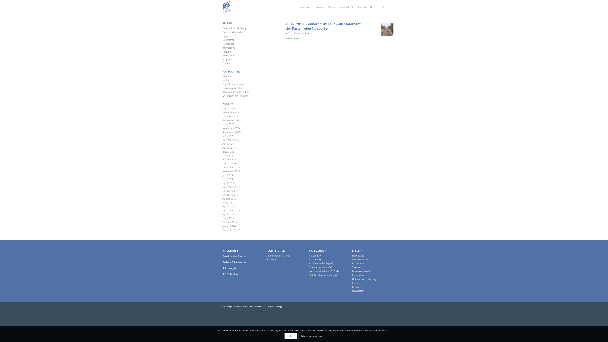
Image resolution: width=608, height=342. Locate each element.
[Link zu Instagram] (383, 7)
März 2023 (228, 136)
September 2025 (231, 120)
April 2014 (228, 214)
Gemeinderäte (230, 36)
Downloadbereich (232, 32)
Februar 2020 (229, 159)
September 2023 (231, 132)
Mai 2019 (227, 179)
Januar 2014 (229, 226)
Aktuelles (227, 76)
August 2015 (229, 198)
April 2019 (228, 183)
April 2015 (228, 206)
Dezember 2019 (231, 167)
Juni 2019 (227, 175)
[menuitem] (304, 7)
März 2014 (228, 218)
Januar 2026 (229, 108)
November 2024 (231, 128)
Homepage (228, 43)
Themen (226, 63)
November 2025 (231, 112)
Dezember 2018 (231, 186)
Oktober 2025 (230, 116)
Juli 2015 (227, 202)
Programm (228, 59)
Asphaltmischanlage (233, 84)
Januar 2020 (229, 163)
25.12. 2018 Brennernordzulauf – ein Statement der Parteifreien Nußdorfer (323, 26)
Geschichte (228, 39)
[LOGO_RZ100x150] (227, 7)
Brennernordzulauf (302, 33)
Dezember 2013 (231, 230)
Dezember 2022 (231, 139)
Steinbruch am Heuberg (235, 95)
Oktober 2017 (230, 190)
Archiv (290, 33)
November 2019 (231, 171)
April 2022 (228, 143)
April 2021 (228, 147)
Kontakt (226, 51)
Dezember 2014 (231, 210)
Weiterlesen (292, 38)
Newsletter (228, 55)
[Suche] (371, 7)
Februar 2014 (229, 222)
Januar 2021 (229, 151)
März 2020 (228, 155)
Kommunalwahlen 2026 (235, 91)
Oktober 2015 (230, 194)
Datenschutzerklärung (234, 28)
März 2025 (228, 124)
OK (290, 336)
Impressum (228, 47)
